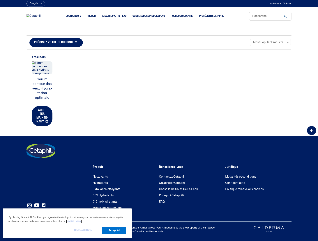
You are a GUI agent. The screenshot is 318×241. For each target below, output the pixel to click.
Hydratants (100, 183)
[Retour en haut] (311, 130)
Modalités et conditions (240, 176)
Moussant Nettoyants (107, 208)
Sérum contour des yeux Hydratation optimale (42, 89)
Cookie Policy (74, 221)
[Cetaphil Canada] (40, 150)
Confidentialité (235, 183)
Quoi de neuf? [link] (73, 16)
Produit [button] (91, 16)
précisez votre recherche (54, 42)
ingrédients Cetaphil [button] (211, 16)
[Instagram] (29, 205)
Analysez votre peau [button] (114, 16)
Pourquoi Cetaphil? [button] (182, 16)
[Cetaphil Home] (33, 16)
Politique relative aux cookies (244, 189)
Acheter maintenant (42, 116)
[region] (67, 223)
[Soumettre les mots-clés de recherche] (285, 16)
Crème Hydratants (105, 201)
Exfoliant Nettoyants (106, 189)
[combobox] (270, 16)
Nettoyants (100, 176)
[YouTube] (36, 205)
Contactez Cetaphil (172, 176)
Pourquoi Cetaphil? (171, 195)
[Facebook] (43, 205)
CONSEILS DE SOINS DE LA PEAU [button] (148, 16)
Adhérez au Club (278, 4)
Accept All (114, 230)
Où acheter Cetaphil (172, 183)
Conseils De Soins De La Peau (178, 189)
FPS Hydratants (103, 195)
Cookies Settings (83, 230)
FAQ (162, 201)
